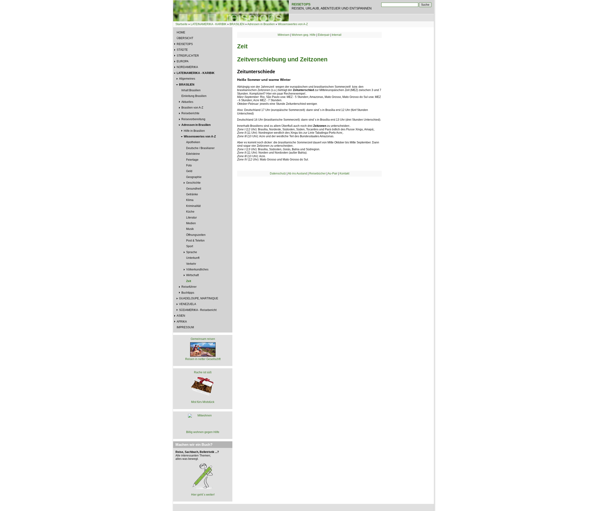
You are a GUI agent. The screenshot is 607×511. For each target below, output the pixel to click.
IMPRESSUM (185, 327)
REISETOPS (185, 44)
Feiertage (192, 159)
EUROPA (183, 61)
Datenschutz (278, 173)
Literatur (191, 217)
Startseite (181, 24)
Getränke (192, 194)
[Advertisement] (309, 217)
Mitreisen (284, 34)
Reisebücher (317, 173)
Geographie (194, 177)
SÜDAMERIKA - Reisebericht (197, 310)
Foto (189, 165)
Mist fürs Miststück (202, 402)
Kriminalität (193, 206)
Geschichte (193, 182)
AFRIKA (182, 321)
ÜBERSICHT (185, 38)
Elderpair (324, 34)
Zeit (188, 281)
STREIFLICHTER (188, 55)
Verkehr (191, 263)
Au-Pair (332, 173)
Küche (190, 211)
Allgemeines (187, 78)
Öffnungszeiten (196, 235)
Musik (190, 229)
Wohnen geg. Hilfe (304, 34)
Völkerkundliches (197, 269)
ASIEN (181, 315)
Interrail (336, 34)
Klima (189, 200)
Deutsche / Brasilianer (200, 148)
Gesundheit (193, 188)
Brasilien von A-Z (192, 107)
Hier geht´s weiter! (203, 494)
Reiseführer (189, 286)
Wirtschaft (192, 275)
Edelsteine (193, 153)
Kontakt (344, 173)
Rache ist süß (203, 372)
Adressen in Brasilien (261, 24)
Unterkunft (192, 258)
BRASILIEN (237, 24)
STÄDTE (182, 49)
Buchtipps (187, 292)
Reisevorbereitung (193, 119)
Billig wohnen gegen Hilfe (202, 432)
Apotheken (193, 142)
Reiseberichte (190, 113)
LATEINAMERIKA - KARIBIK (208, 24)
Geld (189, 171)
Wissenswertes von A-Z (293, 24)
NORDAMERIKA (187, 67)
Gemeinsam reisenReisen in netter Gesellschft (203, 348)
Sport (189, 246)
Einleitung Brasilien (194, 96)
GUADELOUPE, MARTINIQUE (198, 298)
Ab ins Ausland (297, 173)
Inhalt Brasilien (191, 90)
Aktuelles (187, 102)
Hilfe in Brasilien (194, 130)
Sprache (191, 252)
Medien (191, 223)
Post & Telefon (195, 240)
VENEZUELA (187, 304)
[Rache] (202, 385)
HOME (181, 32)
